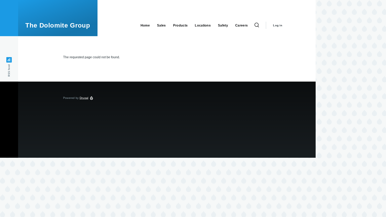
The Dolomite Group (57, 25)
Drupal (84, 97)
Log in (277, 25)
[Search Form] (256, 25)
